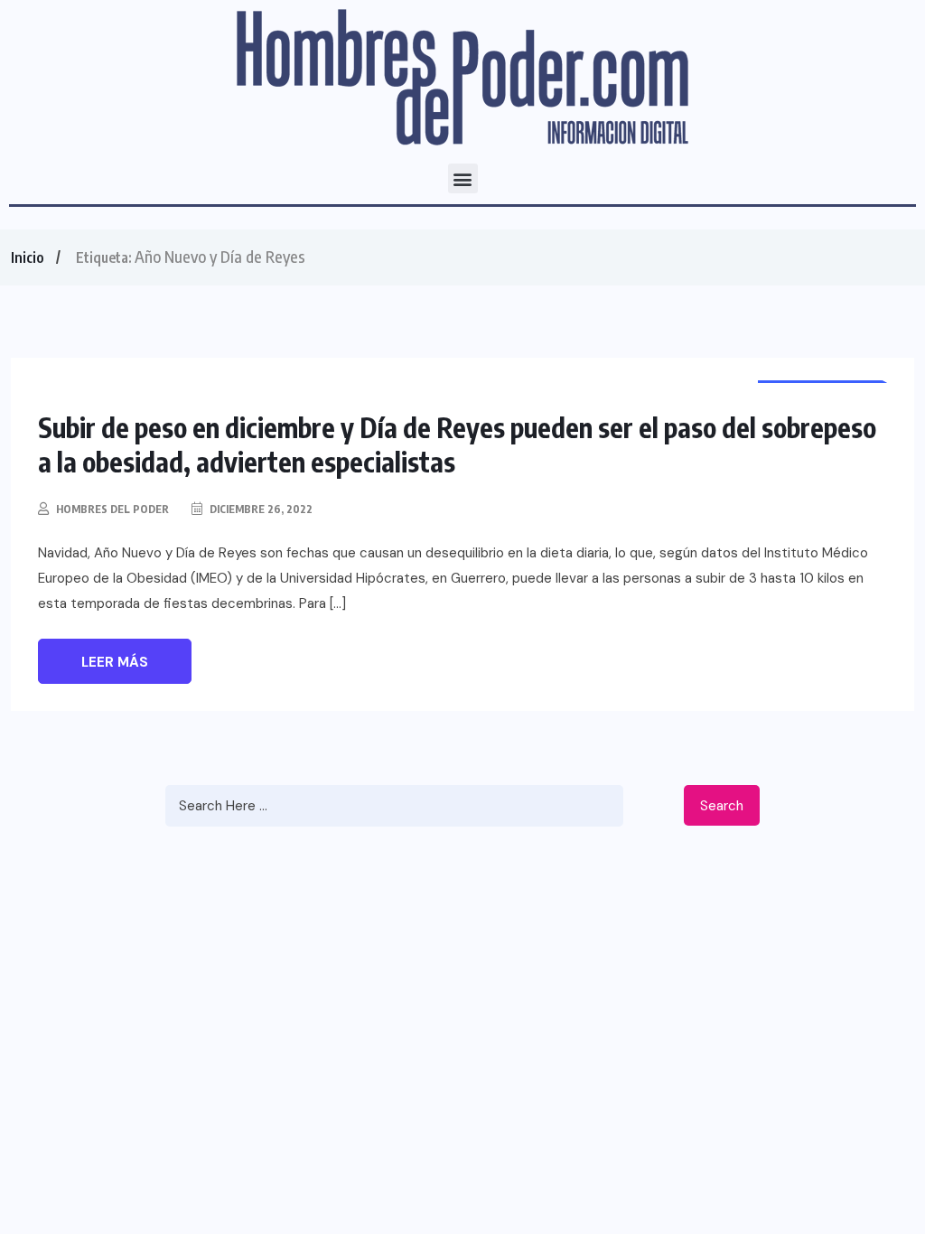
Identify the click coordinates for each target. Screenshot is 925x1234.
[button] (463, 178)
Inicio (27, 257)
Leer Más (114, 662)
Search (721, 806)
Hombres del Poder (112, 509)
